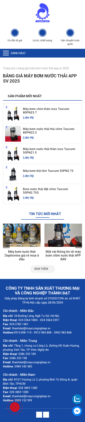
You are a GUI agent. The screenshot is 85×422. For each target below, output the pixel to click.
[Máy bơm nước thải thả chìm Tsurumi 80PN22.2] (13, 133)
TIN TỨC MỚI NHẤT (45, 214)
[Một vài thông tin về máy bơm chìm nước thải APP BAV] (63, 235)
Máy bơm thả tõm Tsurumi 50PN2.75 (48, 171)
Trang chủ (9, 68)
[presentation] (6, 242)
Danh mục (18, 53)
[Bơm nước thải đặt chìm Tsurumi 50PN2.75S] (13, 193)
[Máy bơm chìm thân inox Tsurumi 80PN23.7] (13, 113)
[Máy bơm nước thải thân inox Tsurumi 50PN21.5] (13, 153)
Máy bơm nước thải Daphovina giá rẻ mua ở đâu (22, 255)
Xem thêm (41, 268)
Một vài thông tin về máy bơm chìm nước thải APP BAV (63, 255)
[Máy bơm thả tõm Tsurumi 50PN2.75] (13, 173)
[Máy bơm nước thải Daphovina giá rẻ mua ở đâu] (22, 235)
